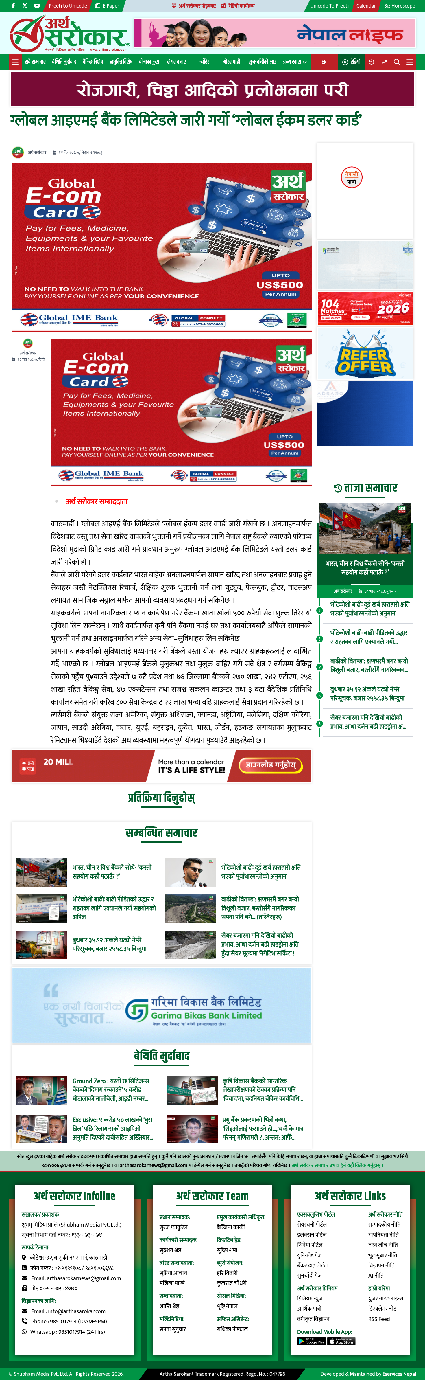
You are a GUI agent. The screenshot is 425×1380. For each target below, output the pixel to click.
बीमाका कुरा (149, 62)
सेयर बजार (176, 62)
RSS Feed (379, 1319)
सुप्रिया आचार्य (173, 1273)
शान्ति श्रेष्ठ (169, 1306)
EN (324, 62)
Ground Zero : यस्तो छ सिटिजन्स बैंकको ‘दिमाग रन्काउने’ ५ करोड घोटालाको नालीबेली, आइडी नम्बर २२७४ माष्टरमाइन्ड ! (111, 1090)
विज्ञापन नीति (381, 1266)
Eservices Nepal (399, 1374)
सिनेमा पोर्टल (310, 1245)
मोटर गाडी (231, 62)
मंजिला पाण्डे (172, 1283)
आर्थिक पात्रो (309, 1309)
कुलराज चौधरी (232, 1283)
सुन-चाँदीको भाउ (262, 62)
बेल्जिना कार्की (231, 1227)
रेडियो (356, 62)
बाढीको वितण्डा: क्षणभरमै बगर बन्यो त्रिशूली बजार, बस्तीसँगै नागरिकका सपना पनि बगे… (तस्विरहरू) (260, 908)
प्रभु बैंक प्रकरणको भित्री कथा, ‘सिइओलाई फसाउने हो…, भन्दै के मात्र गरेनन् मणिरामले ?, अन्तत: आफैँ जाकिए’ (263, 1129)
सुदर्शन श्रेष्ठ (170, 1250)
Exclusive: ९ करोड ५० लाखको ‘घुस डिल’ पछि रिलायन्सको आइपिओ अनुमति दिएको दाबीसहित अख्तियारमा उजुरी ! (113, 1129)
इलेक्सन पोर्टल (312, 1235)
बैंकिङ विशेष (93, 62)
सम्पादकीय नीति (384, 1225)
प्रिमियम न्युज (310, 1299)
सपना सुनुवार (173, 1329)
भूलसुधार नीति (382, 1255)
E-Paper (111, 6)
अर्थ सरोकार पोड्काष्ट (197, 6)
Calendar (366, 6)
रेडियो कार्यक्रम (242, 6)
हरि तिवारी (227, 1273)
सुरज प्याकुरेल (174, 1227)
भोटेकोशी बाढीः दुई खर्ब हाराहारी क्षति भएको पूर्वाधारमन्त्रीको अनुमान (261, 872)
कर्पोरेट (203, 62)
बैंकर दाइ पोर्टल (312, 1266)
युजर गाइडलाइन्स (385, 1299)
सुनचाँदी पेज (309, 1276)
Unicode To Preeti (329, 6)
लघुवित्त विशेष (121, 62)
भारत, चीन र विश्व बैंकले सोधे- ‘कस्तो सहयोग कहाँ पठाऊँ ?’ (112, 872)
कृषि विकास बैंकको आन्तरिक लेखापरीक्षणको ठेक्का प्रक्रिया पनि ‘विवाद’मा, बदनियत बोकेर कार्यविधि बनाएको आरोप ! (261, 1090)
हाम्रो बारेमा (379, 1288)
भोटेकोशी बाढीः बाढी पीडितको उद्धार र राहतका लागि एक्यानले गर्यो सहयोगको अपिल (114, 908)
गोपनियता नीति (383, 1235)
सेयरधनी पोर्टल (312, 1225)
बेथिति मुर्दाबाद (64, 62)
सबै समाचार (35, 62)
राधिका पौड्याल (232, 1329)
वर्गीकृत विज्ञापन (313, 1319)
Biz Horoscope (399, 6)
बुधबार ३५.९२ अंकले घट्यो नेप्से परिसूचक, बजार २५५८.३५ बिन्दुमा (110, 945)
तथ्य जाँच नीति (383, 1245)
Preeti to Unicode (68, 6)
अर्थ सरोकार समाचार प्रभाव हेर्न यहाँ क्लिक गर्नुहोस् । (338, 1165)
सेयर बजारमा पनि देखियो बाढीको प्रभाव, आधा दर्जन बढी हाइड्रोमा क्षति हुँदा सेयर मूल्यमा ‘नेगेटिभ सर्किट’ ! (260, 944)
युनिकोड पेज (309, 1255)
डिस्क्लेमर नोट (382, 1309)
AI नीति (376, 1276)
